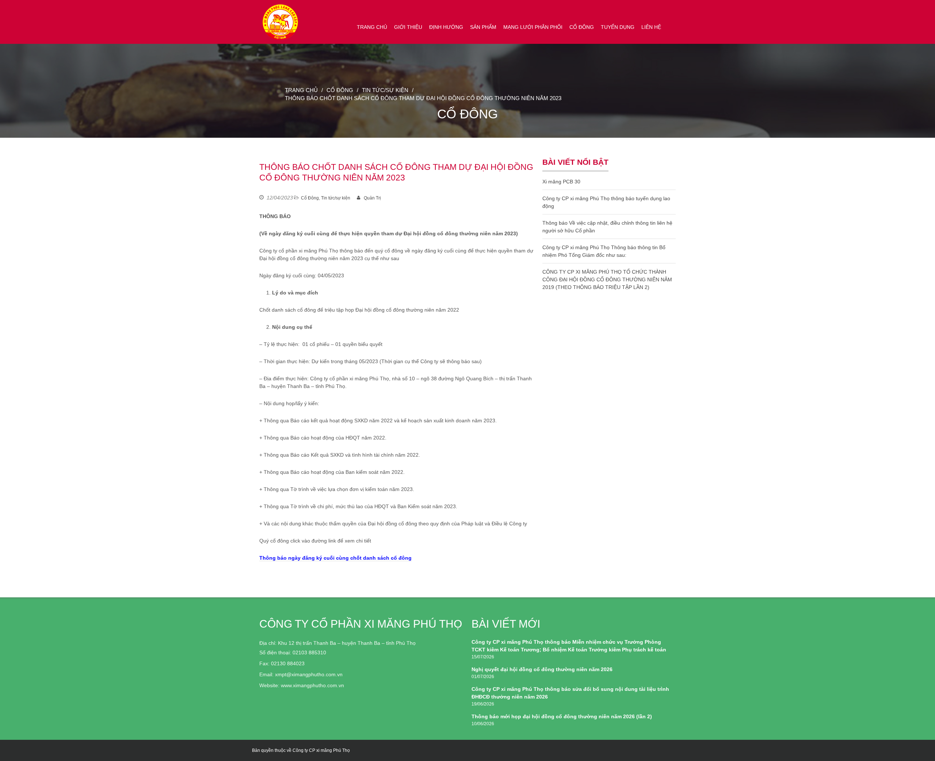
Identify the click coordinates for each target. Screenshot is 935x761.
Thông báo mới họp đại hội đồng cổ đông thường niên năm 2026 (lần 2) (562, 716)
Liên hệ (651, 27)
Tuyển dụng (617, 27)
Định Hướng (446, 27)
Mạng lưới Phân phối (532, 27)
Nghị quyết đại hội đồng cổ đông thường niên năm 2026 (542, 669)
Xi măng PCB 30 (561, 181)
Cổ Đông (581, 27)
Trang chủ (372, 27)
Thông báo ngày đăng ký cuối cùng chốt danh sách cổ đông (335, 558)
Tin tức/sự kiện (385, 90)
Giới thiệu (408, 27)
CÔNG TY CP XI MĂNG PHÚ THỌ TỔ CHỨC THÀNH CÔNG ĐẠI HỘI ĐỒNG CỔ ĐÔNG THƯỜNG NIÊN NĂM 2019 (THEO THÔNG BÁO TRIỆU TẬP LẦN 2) (607, 279)
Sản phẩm (483, 27)
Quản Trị (372, 198)
